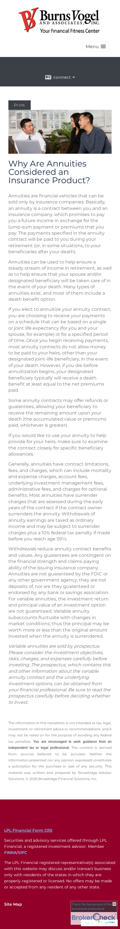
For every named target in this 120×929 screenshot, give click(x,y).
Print (19, 105)
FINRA (10, 852)
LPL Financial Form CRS (28, 830)
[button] (96, 46)
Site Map (13, 904)
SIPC (22, 852)
